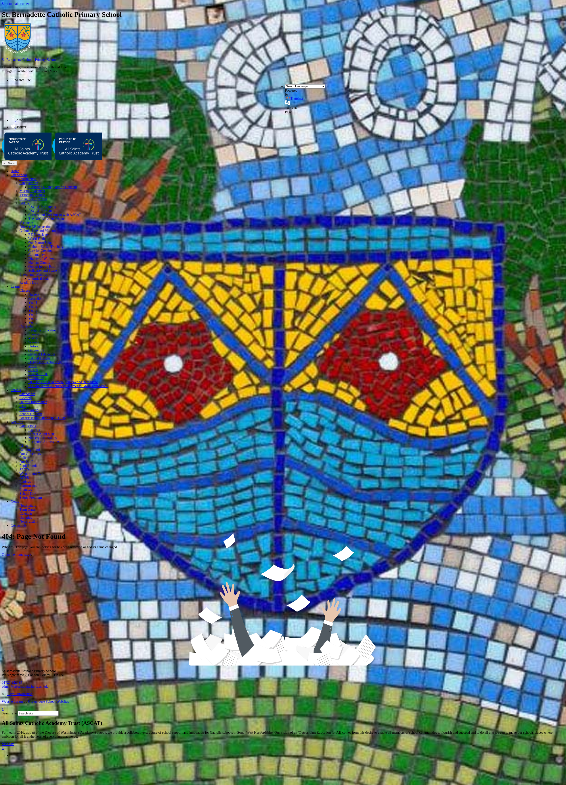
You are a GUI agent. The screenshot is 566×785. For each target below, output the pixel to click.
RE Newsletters (39, 235)
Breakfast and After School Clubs (42, 418)
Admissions (27, 426)
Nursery (34, 294)
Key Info (17, 422)
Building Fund (29, 450)
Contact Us (18, 525)
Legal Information (20, 694)
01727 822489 (12, 682)
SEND (24, 469)
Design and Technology (45, 362)
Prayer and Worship (33, 274)
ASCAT (25, 203)
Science (33, 342)
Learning (17, 286)
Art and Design (39, 358)
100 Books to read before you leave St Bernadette (63, 382)
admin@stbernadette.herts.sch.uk (25, 686)
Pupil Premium (29, 466)
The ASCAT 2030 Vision (46, 219)
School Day (27, 493)
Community (36, 254)
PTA (22, 406)
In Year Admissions (41, 434)
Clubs (23, 446)
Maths (32, 338)
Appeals (34, 430)
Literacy (34, 334)
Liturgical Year (38, 278)
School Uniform (30, 414)
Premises (25, 489)
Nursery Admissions (42, 438)
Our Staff (26, 462)
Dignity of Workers (41, 258)
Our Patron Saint (40, 242)
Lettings (25, 481)
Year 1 (32, 302)
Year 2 (32, 306)
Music (32, 366)
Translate (297, 98)
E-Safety (25, 398)
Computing (36, 378)
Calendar (25, 513)
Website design (12, 701)
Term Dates (27, 509)
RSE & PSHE (38, 374)
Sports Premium (30, 497)
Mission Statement (32, 191)
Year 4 (32, 314)
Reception (35, 298)
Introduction (27, 179)
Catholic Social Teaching (45, 246)
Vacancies (26, 223)
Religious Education (42, 330)
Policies (24, 458)
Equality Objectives (33, 199)
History (33, 346)
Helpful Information (33, 402)
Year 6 (32, 322)
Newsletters (27, 505)
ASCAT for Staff (40, 211)
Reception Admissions (43, 442)
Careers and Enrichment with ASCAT (54, 215)
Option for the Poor (41, 266)
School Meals (28, 410)
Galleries (25, 517)
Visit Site (8, 744)
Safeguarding (28, 183)
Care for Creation (40, 250)
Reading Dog (28, 282)
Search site (9, 713)
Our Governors (30, 454)
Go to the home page (16, 554)
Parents (16, 390)
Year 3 (32, 310)
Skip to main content (16, 4)
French (33, 370)
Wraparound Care (31, 473)
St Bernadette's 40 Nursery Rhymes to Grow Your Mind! (68, 386)
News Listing (28, 521)
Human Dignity (39, 262)
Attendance (27, 394)
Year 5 (32, 318)
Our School (19, 175)
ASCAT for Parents (42, 207)
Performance (28, 485)
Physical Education (41, 354)
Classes (24, 290)
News (15, 501)
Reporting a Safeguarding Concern (52, 187)
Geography (36, 350)
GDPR (24, 477)
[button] (13, 79)
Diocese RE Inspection (35, 227)
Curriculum (27, 326)
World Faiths (37, 239)
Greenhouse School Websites (48, 701)
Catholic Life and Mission (37, 231)
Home (15, 171)
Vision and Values (32, 195)
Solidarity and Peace (42, 270)
